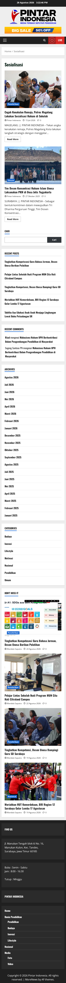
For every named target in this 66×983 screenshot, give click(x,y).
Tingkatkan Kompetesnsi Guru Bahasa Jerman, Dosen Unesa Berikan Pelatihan (30, 643)
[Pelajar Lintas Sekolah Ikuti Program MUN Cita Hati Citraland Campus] (33, 672)
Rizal (7, 337)
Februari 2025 (12, 508)
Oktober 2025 (11, 450)
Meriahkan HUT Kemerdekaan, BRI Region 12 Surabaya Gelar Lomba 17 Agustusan (30, 806)
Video (10, 964)
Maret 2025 (10, 501)
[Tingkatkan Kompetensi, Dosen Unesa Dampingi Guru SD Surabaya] (33, 727)
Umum (11, 180)
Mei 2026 (9, 399)
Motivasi (9, 558)
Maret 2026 (10, 413)
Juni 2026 (9, 392)
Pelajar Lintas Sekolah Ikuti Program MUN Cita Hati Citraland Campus (31, 697)
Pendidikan (13, 104)
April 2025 (10, 493)
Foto (10, 958)
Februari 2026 (12, 421)
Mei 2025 (9, 486)
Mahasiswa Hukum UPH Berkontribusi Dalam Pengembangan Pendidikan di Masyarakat (30, 352)
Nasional (9, 565)
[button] (5, 40)
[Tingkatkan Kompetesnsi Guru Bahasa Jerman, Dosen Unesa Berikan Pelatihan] (33, 618)
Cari (7, 231)
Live (60, 40)
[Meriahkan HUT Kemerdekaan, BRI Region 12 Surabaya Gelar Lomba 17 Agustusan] (33, 781)
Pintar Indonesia (14, 120)
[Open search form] (44, 40)
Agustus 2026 (12, 377)
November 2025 (12, 443)
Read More (14, 140)
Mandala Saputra (14, 649)
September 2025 (13, 457)
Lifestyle (9, 551)
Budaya (8, 536)
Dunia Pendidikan (13, 917)
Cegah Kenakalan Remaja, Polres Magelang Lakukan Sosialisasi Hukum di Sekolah (33, 89)
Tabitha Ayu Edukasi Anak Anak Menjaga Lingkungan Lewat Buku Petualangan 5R (30, 314)
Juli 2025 (9, 472)
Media (7, 953)
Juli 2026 (9, 384)
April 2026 (10, 406)
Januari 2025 (11, 515)
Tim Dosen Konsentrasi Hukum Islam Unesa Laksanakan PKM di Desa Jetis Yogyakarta (33, 165)
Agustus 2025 (11, 464)
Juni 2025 (9, 479)
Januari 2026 (11, 428)
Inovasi (8, 544)
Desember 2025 (12, 435)
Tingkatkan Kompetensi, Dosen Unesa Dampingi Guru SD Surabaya (31, 752)
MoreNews (31, 979)
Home (7, 911)
